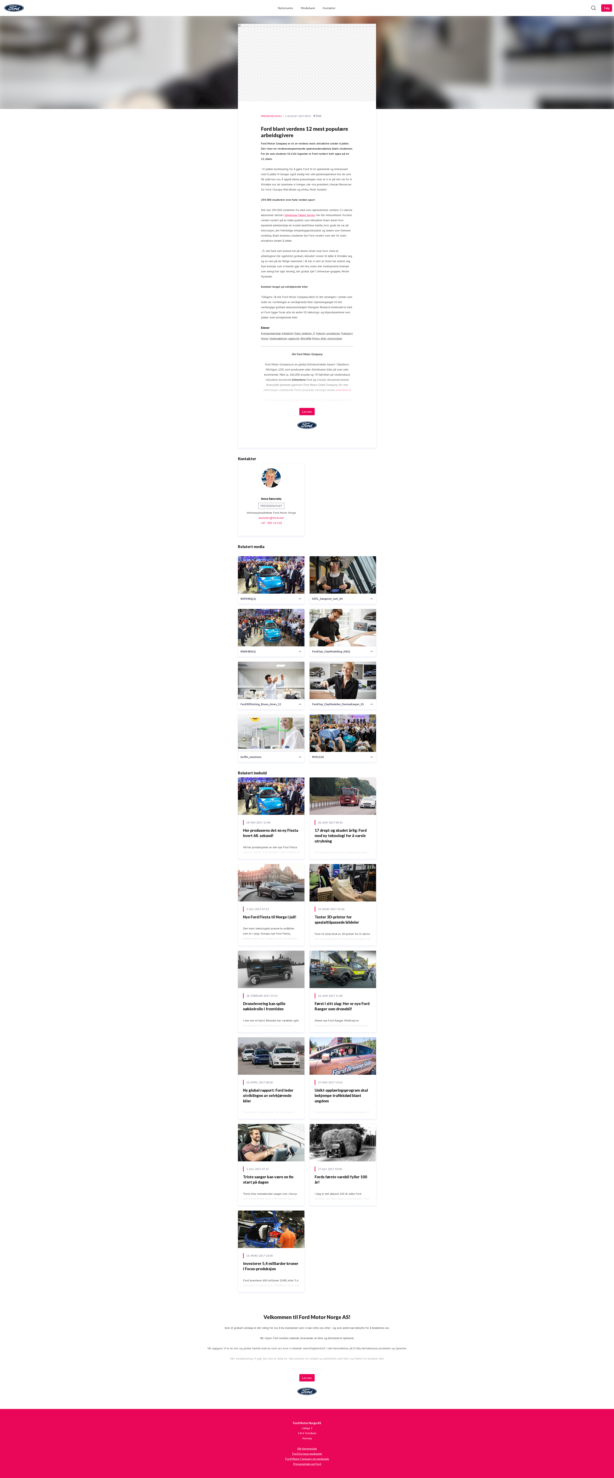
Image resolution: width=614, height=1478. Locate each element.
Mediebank (308, 8)
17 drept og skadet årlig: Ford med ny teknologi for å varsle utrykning (341, 835)
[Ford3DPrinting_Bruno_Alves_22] (271, 680)
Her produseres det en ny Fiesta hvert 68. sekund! (270, 833)
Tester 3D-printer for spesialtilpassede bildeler (337, 920)
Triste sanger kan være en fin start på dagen (268, 1179)
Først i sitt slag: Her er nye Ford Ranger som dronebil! (342, 1006)
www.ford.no (343, 390)
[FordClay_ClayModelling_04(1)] (343, 627)
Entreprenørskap (271, 333)
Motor (265, 338)
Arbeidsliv (288, 333)
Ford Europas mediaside (307, 1453)
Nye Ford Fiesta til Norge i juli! (269, 917)
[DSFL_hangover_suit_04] (343, 575)
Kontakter (329, 8)
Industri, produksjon (328, 333)
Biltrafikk (305, 338)
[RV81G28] (343, 733)
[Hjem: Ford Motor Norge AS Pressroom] (14, 8)
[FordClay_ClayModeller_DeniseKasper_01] (343, 680)
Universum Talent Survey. (300, 215)
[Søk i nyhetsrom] (593, 8)
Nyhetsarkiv (285, 8)
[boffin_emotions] (271, 733)
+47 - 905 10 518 (271, 523)
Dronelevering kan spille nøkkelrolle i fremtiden (264, 1006)
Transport (347, 333)
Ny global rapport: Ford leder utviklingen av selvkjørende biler (268, 1095)
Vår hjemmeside (307, 1448)
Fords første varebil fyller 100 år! (341, 1179)
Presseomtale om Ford (307, 1464)
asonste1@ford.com (271, 518)
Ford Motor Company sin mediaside (307, 1459)
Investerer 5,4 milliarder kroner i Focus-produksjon (270, 1266)
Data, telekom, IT (304, 333)
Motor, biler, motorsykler (327, 338)
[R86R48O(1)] (271, 627)
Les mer (307, 411)
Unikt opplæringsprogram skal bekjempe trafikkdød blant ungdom (341, 1095)
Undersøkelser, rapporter (284, 338)
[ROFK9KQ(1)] (271, 575)
